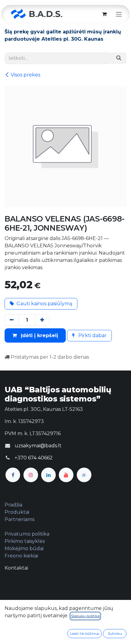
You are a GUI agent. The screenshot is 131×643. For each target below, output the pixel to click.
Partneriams (19, 519)
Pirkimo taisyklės (25, 541)
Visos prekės (25, 75)
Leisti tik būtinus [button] (84, 633)
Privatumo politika (27, 534)
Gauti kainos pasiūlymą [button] (44, 303)
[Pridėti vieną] (42, 320)
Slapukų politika (85, 616)
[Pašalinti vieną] (12, 320)
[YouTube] (66, 475)
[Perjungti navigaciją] (119, 14)
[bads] (84, 475)
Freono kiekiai (21, 556)
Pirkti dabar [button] (92, 335)
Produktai (17, 512)
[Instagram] (30, 475)
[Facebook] (12, 475)
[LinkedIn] (48, 475)
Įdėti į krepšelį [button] (38, 335)
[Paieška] (118, 58)
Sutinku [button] (115, 633)
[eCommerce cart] (104, 14)
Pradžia (13, 505)
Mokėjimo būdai (24, 548)
